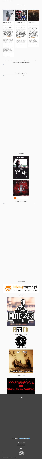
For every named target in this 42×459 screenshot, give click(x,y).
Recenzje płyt (5, 38)
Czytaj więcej (9, 36)
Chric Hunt (32, 41)
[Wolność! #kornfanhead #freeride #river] (8, 401)
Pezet (11, 50)
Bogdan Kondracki (10, 41)
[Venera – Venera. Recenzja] (33, 15)
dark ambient (35, 41)
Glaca (7, 42)
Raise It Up (19, 43)
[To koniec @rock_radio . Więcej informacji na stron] (21, 434)
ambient (33, 40)
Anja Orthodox (6, 39)
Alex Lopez (22, 39)
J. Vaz (23, 41)
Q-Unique (24, 42)
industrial (35, 42)
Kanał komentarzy (21, 453)
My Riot (4, 48)
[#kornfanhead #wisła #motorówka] (21, 400)
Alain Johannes (30, 40)
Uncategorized (34, 39)
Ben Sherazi (11, 40)
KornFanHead (8, 1)
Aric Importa (7, 40)
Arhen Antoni (23, 40)
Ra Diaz (17, 43)
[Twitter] (20, 445)
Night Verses (7, 49)
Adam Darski (10, 38)
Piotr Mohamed (10, 51)
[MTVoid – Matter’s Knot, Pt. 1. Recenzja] (8, 15)
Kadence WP (15, 457)
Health (33, 42)
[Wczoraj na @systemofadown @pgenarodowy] (33, 404)
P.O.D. (22, 42)
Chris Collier (17, 41)
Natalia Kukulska (7, 48)
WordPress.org (21, 454)
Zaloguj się (21, 451)
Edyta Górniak (5, 42)
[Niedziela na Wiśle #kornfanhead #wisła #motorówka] (33, 401)
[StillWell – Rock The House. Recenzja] (21, 15)
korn (24, 41)
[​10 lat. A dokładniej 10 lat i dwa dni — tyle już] (21, 417)
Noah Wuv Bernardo (18, 42)
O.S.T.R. (8, 50)
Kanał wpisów (21, 452)
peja (10, 50)
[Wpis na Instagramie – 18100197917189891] (8, 404)
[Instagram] (22, 445)
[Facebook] (18, 445)
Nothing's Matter (5, 50)
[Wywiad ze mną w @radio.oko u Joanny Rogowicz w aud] (33, 434)
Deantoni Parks (30, 42)
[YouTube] (24, 445)
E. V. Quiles (20, 41)
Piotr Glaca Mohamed (5, 51)
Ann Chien (10, 39)
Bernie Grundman (5, 41)
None (10, 49)
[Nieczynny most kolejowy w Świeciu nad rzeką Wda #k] (8, 434)
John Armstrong (34, 43)
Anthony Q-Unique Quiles (19, 40)
